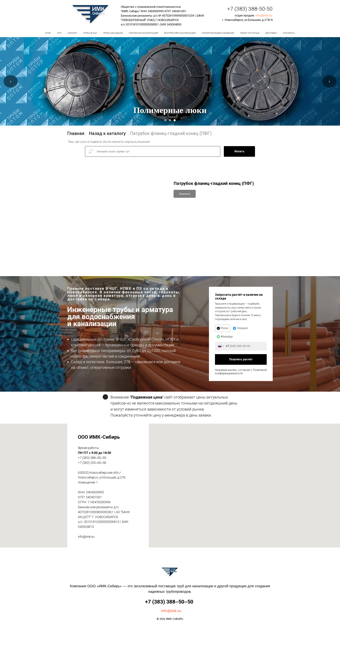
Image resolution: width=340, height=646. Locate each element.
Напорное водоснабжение (218, 33)
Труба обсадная (113, 33)
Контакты (289, 33)
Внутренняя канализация (180, 33)
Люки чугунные (249, 33)
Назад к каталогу (107, 133)
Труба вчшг (90, 33)
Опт (59, 33)
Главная (75, 133)
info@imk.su (264, 15)
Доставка (271, 33)
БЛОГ (48, 33)
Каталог (72, 33)
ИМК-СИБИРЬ (174, 619)
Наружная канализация (143, 33)
